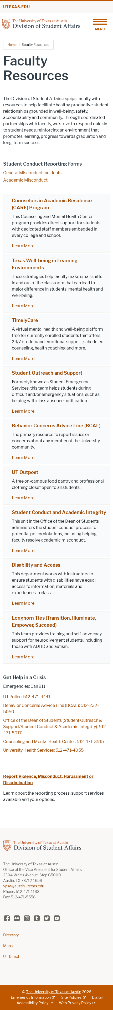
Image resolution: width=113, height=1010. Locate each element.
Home (12, 45)
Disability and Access (36, 565)
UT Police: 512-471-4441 (26, 696)
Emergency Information (31, 997)
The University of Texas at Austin (53, 992)
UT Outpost (25, 472)
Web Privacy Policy (75, 1003)
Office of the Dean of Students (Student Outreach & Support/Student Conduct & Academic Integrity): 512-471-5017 (55, 726)
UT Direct (11, 956)
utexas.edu (16, 7)
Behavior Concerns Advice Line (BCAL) (56, 426)
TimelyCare (25, 320)
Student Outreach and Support (47, 373)
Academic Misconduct (25, 180)
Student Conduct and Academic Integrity (59, 512)
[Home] (41, 23)
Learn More (23, 245)
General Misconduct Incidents (32, 172)
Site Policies (71, 997)
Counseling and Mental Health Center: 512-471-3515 (53, 741)
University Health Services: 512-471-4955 (43, 750)
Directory (11, 935)
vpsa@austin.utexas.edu (23, 886)
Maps (8, 946)
